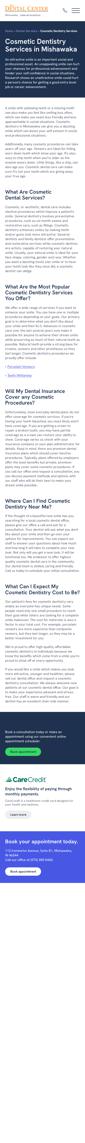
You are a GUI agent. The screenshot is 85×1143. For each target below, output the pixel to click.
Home (9, 31)
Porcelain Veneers (21, 366)
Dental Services (26, 31)
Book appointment (23, 752)
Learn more (18, 815)
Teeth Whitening (19, 375)
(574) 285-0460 (42, 860)
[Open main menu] (76, 10)
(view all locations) (30, 15)
